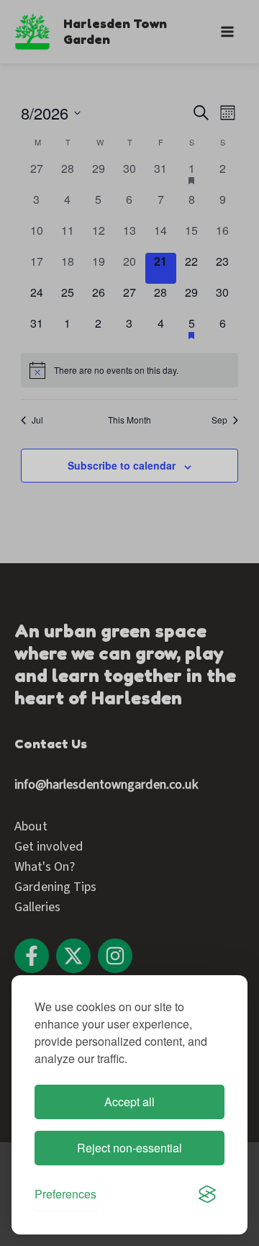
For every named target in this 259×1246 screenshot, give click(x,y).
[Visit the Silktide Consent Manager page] (207, 1194)
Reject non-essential (129, 1147)
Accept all (129, 1101)
